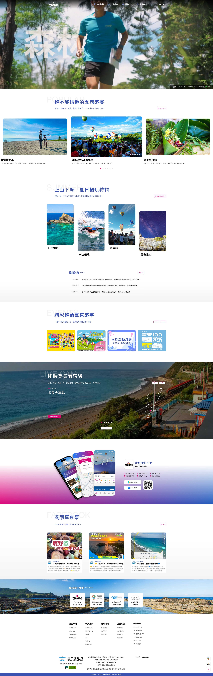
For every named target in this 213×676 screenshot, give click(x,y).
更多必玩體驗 (159, 196)
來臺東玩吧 (88, 628)
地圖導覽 (88, 634)
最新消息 (72, 631)
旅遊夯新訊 (72, 634)
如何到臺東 (120, 631)
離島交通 (120, 638)
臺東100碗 (88, 644)
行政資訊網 (139, 627)
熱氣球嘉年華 (140, 634)
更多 (140, 272)
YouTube (138, 641)
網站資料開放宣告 (120, 669)
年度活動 (161, 108)
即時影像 (120, 628)
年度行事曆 (72, 628)
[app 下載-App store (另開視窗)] (132, 488)
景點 (86, 638)
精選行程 (104, 631)
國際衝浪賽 (139, 637)
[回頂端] (208, 669)
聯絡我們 (138, 644)
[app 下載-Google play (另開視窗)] (132, 482)
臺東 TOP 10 (89, 631)
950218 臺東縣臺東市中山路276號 (71, 664)
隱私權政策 (96, 669)
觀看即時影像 (54, 417)
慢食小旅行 (104, 628)
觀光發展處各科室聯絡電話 (105, 665)
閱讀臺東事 (72, 638)
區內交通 (120, 634)
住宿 (86, 641)
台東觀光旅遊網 (56, 4)
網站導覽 (89, 669)
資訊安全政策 (104, 669)
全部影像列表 (106, 428)
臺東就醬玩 (139, 631)
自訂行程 (104, 634)
